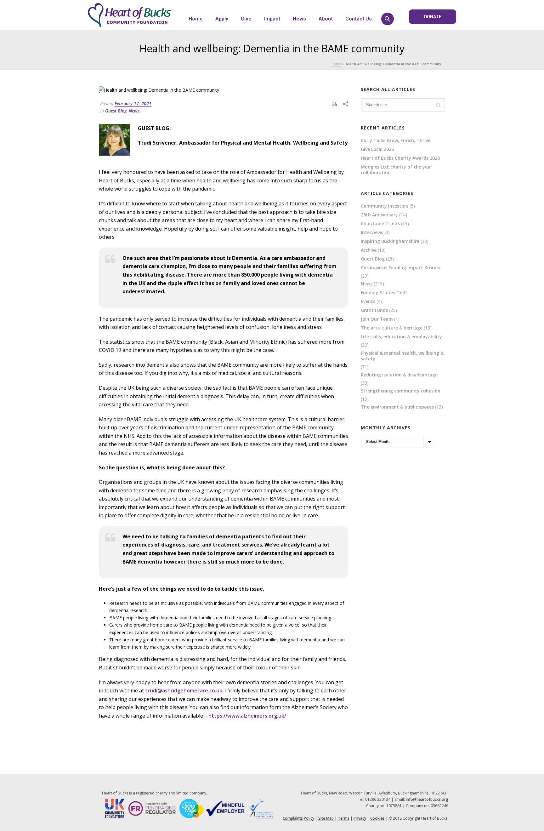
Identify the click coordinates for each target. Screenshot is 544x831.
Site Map (326, 818)
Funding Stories (378, 292)
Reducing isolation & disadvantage (399, 375)
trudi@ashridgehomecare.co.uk (183, 690)
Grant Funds (374, 310)
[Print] (334, 103)
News (299, 19)
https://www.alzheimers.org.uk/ (247, 715)
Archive (369, 250)
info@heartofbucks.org (427, 799)
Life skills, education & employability (401, 337)
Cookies (377, 818)
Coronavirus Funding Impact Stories (400, 268)
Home (196, 19)
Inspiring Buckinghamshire (390, 241)
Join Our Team (377, 319)
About (326, 19)
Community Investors (384, 206)
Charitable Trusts (380, 223)
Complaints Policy (298, 818)
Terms (343, 818)
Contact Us (358, 19)
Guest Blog (116, 111)
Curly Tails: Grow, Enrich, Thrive (395, 140)
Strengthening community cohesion (400, 391)
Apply (221, 19)
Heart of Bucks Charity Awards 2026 (400, 158)
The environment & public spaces (397, 407)
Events (368, 301)
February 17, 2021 (133, 103)
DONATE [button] (432, 16)
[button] (387, 19)
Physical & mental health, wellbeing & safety (402, 356)
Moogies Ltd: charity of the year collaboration (396, 169)
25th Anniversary (379, 215)
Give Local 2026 (377, 149)
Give (246, 19)
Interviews (372, 232)
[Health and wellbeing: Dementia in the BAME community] (223, 90)
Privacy (360, 818)
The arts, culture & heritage (391, 328)
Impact (272, 19)
